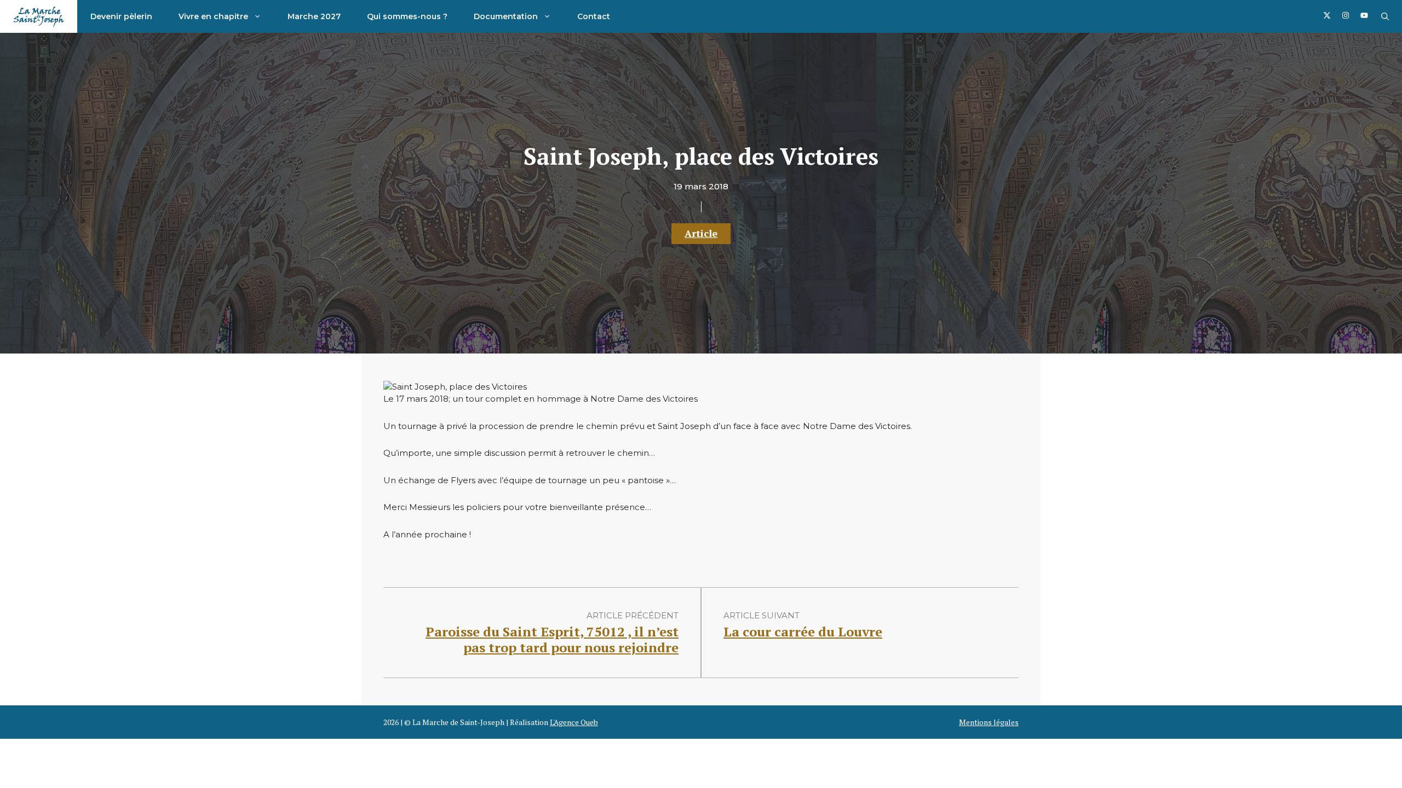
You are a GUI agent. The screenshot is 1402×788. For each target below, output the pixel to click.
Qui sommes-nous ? (407, 16)
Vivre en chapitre (213, 16)
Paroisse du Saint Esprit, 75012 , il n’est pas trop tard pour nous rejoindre (552, 639)
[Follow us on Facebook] (1327, 16)
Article (701, 233)
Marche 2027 (314, 16)
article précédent (633, 615)
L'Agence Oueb (574, 722)
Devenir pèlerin (121, 16)
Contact (593, 16)
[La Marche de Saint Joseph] (38, 16)
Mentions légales (989, 722)
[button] (1385, 16)
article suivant (761, 615)
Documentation (506, 16)
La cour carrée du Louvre (802, 631)
